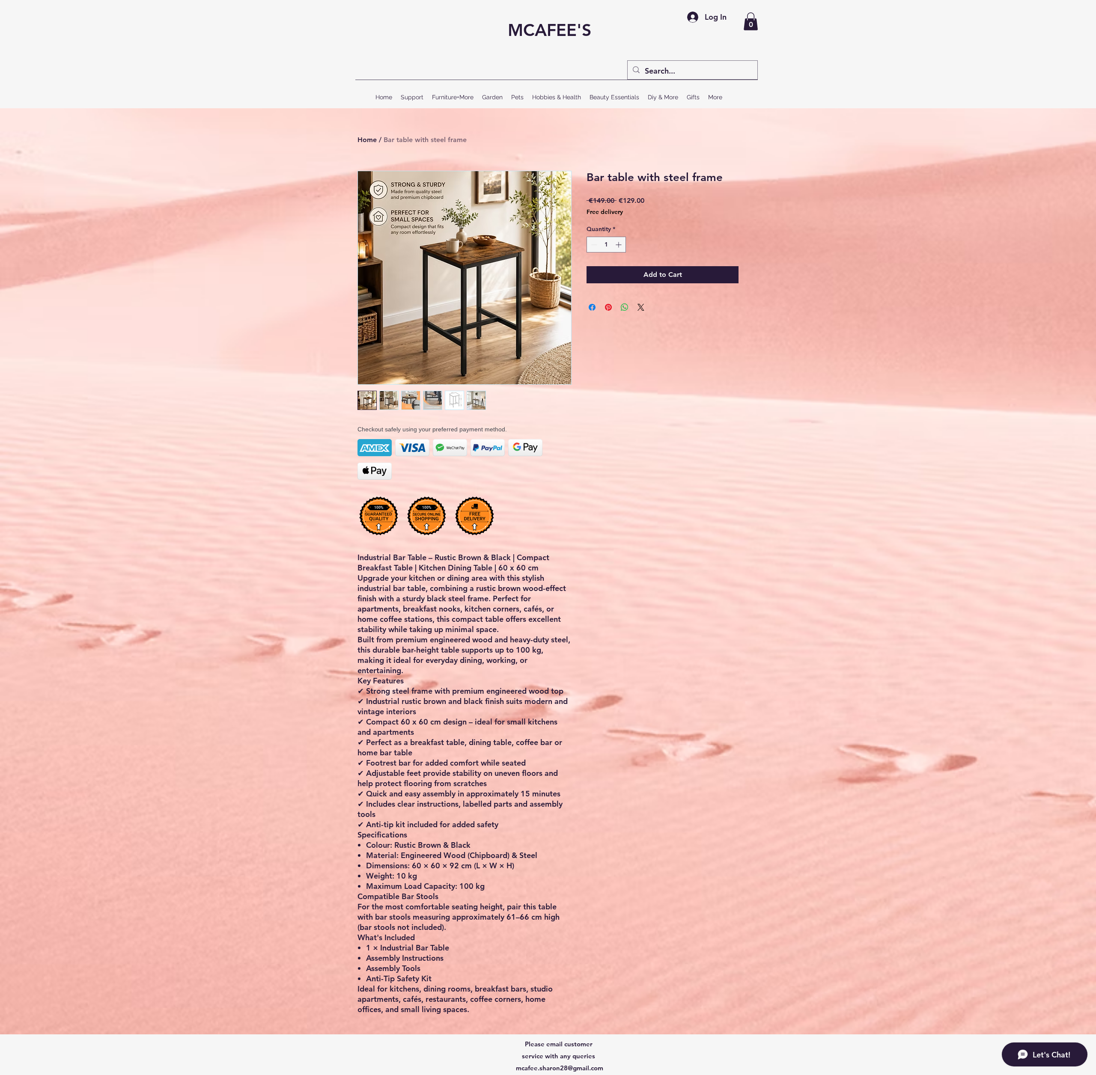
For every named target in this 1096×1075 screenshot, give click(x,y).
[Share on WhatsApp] (624, 307)
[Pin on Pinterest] (608, 307)
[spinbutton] (606, 244)
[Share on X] (641, 307)
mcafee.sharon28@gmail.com (559, 1068)
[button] (750, 21)
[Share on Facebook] (592, 307)
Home (367, 140)
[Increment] (619, 244)
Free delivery (605, 212)
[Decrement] (593, 244)
